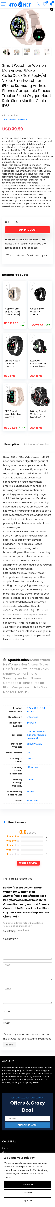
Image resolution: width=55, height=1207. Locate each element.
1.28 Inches (32, 767)
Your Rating (9, 931)
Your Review (10, 938)
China (30, 758)
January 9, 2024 (35, 743)
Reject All (27, 1200)
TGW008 (31, 722)
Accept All (27, 1184)
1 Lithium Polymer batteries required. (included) (36, 735)
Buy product (27, 230)
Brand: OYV (33, 800)
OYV (29, 752)
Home (5, 1148)
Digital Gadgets (9, 119)
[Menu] (3, 4)
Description (11, 444)
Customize (27, 1192)
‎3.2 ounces (32, 717)
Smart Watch (23, 119)
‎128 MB (30, 779)
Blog (4, 1152)
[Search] (38, 4)
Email (6, 1023)
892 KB (30, 791)
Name (7, 1011)
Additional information (36, 444)
